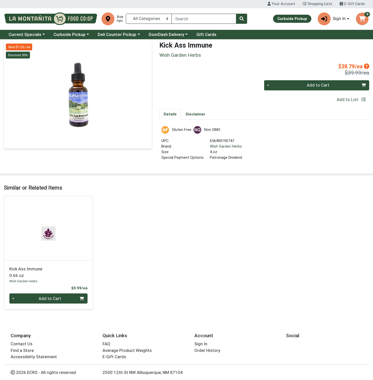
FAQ (106, 343)
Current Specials (25, 34)
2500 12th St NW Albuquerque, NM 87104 (143, 372)
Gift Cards (206, 34)
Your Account (283, 4)
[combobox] (204, 19)
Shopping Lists (319, 4)
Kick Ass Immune (25, 272)
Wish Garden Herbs (226, 146)
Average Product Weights (127, 350)
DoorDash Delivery (166, 34)
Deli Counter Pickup (117, 34)
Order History (207, 350)
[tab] (170, 114)
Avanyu (120, 19)
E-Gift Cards (354, 4)
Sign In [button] (339, 18)
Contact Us (21, 343)
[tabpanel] (264, 145)
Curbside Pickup (70, 34)
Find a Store (22, 350)
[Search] (241, 19)
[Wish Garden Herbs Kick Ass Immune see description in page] (48, 228)
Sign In (200, 343)
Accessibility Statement (34, 356)
